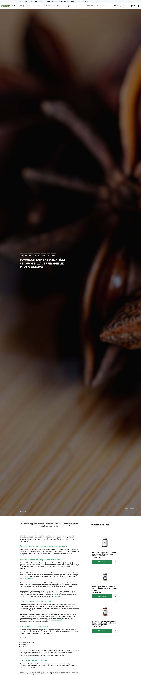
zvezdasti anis (57, 620)
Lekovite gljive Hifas (68, 6)
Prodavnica (15, 6)
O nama (99, 6)
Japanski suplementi (80, 6)
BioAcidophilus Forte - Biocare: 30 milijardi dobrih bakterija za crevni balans (105, 588)
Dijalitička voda (50, 6)
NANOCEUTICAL (91, 6)
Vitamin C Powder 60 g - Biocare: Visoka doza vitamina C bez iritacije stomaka (104, 554)
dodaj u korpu (102, 561)
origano (30, 578)
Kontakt (105, 6)
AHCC (34, 6)
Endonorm (58, 6)
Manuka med (41, 6)
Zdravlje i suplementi (26, 6)
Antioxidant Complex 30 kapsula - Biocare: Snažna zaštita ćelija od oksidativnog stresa (105, 623)
